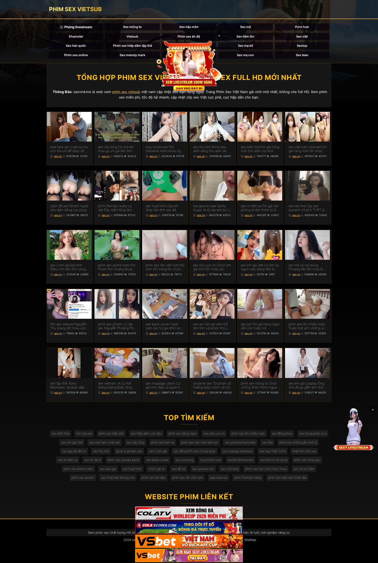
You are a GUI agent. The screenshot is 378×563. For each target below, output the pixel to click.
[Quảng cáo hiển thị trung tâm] (189, 65)
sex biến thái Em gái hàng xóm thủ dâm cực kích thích (260, 149)
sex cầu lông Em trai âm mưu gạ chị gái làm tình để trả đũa (116, 149)
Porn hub (302, 27)
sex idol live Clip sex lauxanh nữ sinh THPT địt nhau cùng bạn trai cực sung (307, 208)
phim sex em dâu (153, 477)
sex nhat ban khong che (118, 477)
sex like (267, 442)
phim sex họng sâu (307, 460)
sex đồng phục (282, 433)
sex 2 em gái (158, 451)
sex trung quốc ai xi (313, 433)
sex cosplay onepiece (237, 451)
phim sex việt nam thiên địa (287, 477)
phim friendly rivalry (247, 477)
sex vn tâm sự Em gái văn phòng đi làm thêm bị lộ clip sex (260, 208)
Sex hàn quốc (76, 45)
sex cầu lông (135, 442)
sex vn (58, 156)
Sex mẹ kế (245, 45)
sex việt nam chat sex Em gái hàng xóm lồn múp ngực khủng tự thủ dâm (308, 149)
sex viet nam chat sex (104, 442)
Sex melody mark (132, 55)
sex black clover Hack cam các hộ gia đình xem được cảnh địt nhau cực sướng (164, 326)
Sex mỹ (245, 27)
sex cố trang (229, 469)
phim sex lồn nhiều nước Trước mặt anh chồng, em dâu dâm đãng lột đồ (308, 326)
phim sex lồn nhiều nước (248, 433)
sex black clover (157, 460)
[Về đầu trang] (368, 558)
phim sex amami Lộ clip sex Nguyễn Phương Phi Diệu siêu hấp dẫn (116, 326)
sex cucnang (184, 460)
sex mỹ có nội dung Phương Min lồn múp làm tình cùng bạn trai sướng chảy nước (307, 267)
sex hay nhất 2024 (272, 451)
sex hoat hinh (132, 469)
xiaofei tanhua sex (240, 460)
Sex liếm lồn (245, 36)
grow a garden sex (129, 451)
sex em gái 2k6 (71, 442)
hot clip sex (84, 433)
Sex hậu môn (189, 27)
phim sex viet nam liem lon (199, 442)
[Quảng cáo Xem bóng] (189, 513)
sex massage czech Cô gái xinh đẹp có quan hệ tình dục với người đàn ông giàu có (164, 385)
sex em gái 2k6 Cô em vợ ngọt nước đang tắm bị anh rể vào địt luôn (260, 267)
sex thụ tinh (101, 451)
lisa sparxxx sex (203, 469)
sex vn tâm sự (67, 460)
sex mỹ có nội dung (273, 460)
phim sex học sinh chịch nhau (266, 469)
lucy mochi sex (210, 460)
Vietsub (132, 36)
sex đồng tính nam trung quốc (195, 451)
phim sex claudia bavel (123, 460)
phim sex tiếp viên (111, 433)
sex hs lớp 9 (92, 460)
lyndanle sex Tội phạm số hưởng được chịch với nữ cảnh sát (212, 385)
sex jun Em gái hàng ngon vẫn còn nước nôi (260, 326)
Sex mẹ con (245, 55)
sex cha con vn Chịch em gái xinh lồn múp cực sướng (212, 267)
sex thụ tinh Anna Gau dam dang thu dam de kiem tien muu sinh (209, 149)
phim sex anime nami (78, 469)
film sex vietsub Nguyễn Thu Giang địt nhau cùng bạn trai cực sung (69, 326)
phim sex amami (83, 477)
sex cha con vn (214, 433)
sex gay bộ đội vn (74, 451)
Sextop (302, 45)
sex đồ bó (179, 469)
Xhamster (76, 36)
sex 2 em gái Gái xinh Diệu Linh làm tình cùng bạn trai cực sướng (68, 267)
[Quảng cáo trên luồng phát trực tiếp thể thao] (189, 555)
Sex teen (302, 55)
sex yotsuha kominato (240, 442)
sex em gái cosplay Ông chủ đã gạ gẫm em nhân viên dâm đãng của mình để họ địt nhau (307, 385)
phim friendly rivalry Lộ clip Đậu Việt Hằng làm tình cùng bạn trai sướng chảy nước (116, 208)
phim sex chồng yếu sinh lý (298, 442)
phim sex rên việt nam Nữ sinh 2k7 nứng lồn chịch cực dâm (165, 267)
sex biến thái (60, 433)
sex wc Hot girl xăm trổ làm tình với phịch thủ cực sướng (212, 326)
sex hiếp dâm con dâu (146, 433)
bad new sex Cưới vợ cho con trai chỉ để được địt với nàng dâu (69, 149)
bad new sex (219, 477)
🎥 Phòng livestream (76, 27)
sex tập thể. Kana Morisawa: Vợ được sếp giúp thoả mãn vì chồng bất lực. (68, 385)
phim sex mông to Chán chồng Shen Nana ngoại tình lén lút (259, 385)
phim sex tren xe (162, 442)
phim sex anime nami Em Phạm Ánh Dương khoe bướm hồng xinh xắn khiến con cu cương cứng (117, 267)
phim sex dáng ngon (182, 433)
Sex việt (302, 36)
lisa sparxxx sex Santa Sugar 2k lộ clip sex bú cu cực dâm (212, 208)
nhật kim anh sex (304, 451)
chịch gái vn (156, 469)
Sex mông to (132, 27)
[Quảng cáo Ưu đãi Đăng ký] (189, 527)
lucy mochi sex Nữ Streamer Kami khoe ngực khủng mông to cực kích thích (165, 149)
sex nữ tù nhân (304, 469)
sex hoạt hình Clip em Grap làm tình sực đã (162, 208)
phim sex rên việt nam (187, 477)
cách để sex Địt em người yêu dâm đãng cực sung (69, 208)
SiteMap (250, 540)
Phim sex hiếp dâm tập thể (132, 45)
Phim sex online (76, 55)
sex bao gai (108, 469)
